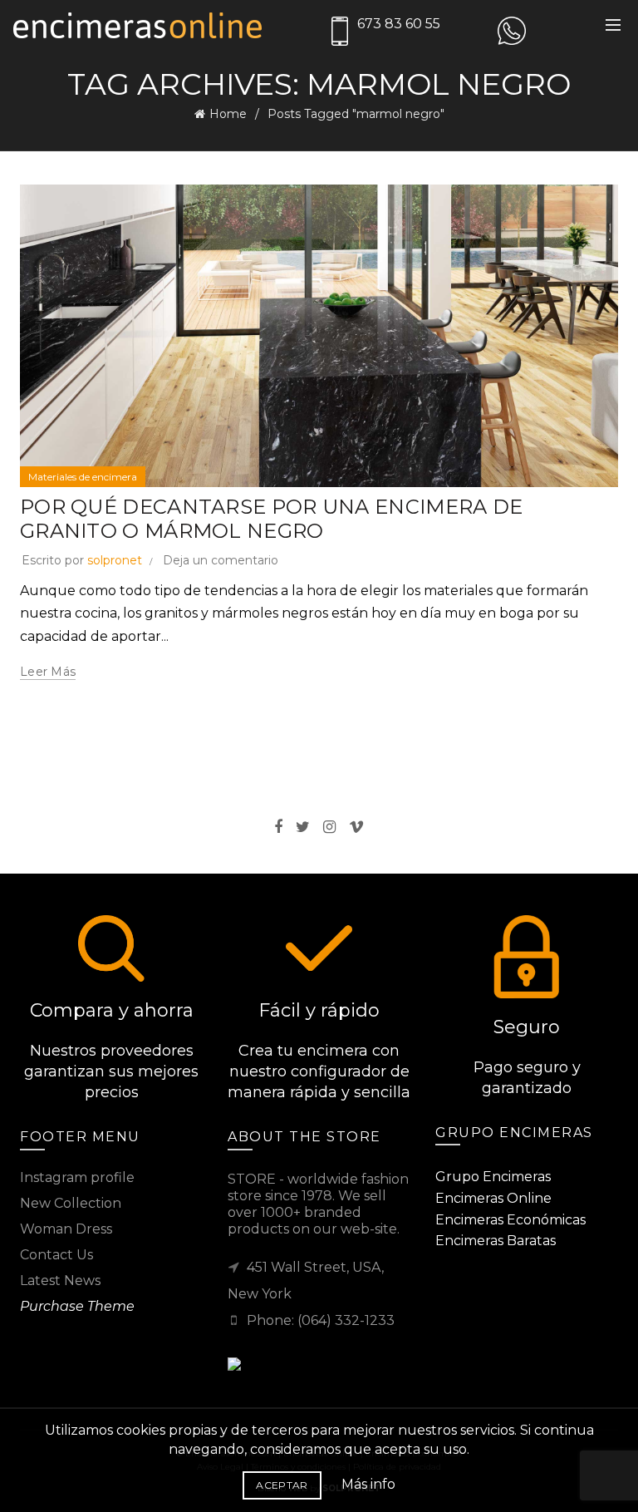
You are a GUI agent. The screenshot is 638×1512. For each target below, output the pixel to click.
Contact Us (56, 1255)
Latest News (60, 1280)
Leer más (48, 671)
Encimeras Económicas (510, 1220)
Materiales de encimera (82, 476)
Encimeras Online (493, 1198)
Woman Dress (66, 1229)
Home (228, 113)
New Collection (70, 1203)
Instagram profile (77, 1177)
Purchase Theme (77, 1306)
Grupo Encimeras (493, 1176)
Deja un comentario (220, 560)
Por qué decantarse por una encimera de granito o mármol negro (271, 519)
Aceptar (281, 1485)
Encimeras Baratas (495, 1241)
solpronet (114, 560)
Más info (368, 1484)
